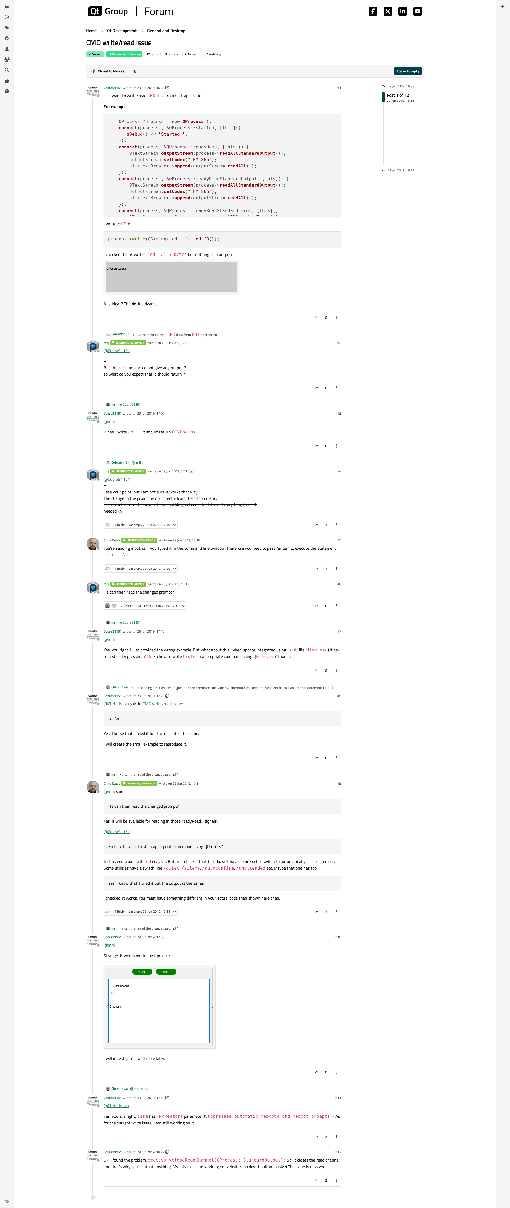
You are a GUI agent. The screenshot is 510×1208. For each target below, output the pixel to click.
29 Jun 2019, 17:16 (186, 540)
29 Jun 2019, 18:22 (150, 1152)
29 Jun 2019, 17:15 (175, 471)
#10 (338, 937)
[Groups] (7, 59)
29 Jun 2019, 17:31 (186, 783)
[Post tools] (336, 317)
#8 (339, 695)
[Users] (7, 49)
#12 (338, 1152)
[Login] (503, 6)
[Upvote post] (317, 317)
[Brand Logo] (130, 11)
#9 (339, 783)
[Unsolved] (7, 91)
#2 (339, 342)
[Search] (7, 70)
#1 (339, 87)
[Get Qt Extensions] (7, 80)
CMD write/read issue (162, 703)
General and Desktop (126, 54)
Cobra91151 (113, 87)
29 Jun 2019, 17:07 (150, 413)
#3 (339, 413)
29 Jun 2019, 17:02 (175, 342)
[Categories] (7, 6)
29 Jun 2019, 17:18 (150, 631)
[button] (7, 1201)
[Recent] (7, 17)
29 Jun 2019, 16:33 (150, 87)
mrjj (106, 342)
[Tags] (7, 27)
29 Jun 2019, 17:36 (150, 937)
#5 (339, 540)
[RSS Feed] (134, 71)
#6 (339, 584)
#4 (339, 471)
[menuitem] (503, 6)
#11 (338, 1097)
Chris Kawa (112, 540)
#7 (339, 631)
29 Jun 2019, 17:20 (150, 695)
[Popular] (7, 38)
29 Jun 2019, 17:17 (175, 584)
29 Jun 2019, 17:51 (150, 1097)
